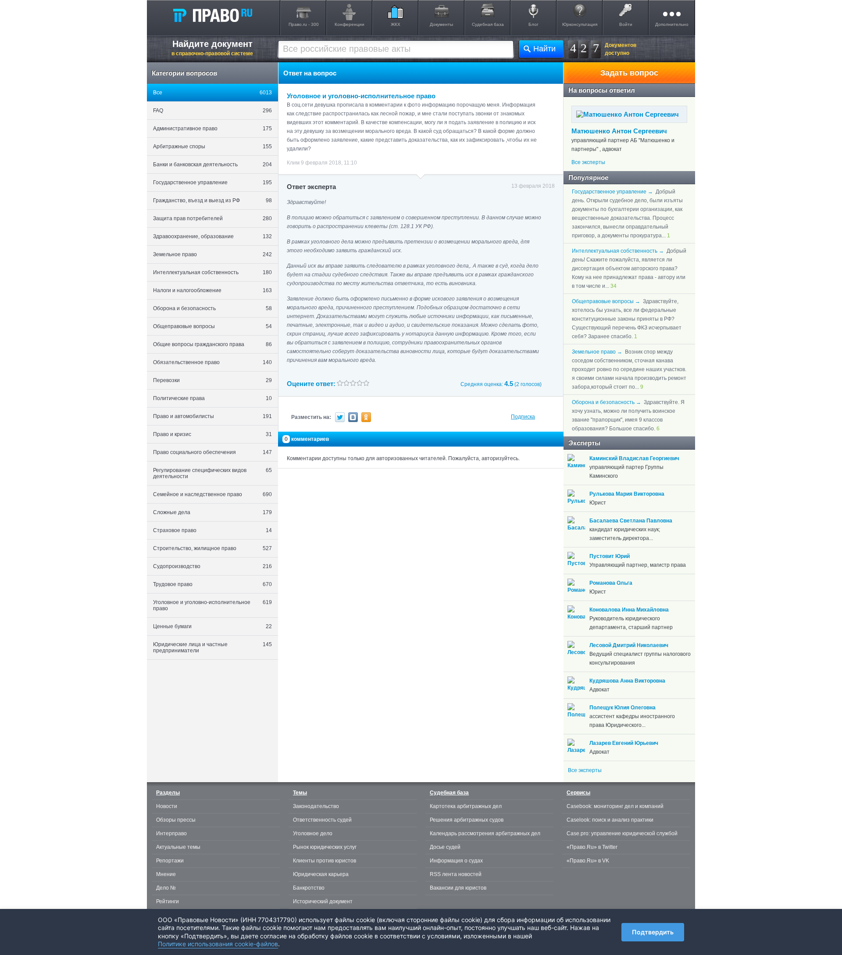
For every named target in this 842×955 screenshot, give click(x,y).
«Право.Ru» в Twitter (592, 847)
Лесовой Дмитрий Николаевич (628, 645)
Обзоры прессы (176, 820)
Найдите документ (212, 48)
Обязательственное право (212, 362)
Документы (441, 24)
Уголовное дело (312, 833)
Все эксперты (588, 162)
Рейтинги (167, 901)
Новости (166, 806)
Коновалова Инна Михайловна (629, 610)
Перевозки (212, 380)
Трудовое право (212, 584)
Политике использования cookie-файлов (218, 944)
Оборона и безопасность (212, 308)
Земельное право (212, 254)
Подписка (523, 417)
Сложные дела (212, 512)
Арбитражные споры (212, 146)
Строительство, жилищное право (212, 548)
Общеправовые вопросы (212, 326)
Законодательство (316, 806)
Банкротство (309, 888)
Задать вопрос (629, 72)
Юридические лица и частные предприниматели (212, 647)
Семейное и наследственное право (212, 494)
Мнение (166, 874)
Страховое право (212, 530)
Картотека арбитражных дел (466, 806)
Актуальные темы (178, 847)
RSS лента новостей (456, 874)
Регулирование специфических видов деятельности (212, 473)
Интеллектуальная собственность (212, 272)
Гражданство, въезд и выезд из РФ (212, 200)
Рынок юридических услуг (325, 847)
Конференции (349, 24)
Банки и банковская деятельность (212, 164)
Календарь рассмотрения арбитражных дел (485, 833)
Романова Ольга (610, 583)
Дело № (166, 888)
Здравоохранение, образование (212, 236)
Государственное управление (212, 182)
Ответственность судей (322, 820)
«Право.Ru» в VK (588, 861)
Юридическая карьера (321, 874)
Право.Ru (212, 15)
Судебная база (488, 24)
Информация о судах (456, 861)
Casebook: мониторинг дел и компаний (615, 806)
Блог (533, 24)
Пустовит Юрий (609, 556)
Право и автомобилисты (212, 416)
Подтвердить (653, 932)
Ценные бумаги (212, 626)
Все (212, 92)
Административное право (212, 128)
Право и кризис (212, 434)
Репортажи (170, 861)
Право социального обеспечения (212, 452)
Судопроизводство (212, 566)
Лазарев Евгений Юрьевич (623, 743)
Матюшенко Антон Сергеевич (619, 131)
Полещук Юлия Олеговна (622, 708)
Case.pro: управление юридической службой (622, 833)
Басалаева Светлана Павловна (630, 521)
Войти (625, 24)
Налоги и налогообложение (212, 290)
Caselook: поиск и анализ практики (610, 820)
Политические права (212, 398)
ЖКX (395, 24)
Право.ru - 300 (304, 24)
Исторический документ (323, 901)
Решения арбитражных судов (466, 820)
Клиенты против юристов (324, 861)
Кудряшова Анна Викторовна (627, 681)
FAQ (212, 110)
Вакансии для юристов (458, 888)
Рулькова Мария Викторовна (626, 494)
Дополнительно (672, 24)
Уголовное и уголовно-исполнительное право (212, 605)
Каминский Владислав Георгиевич (634, 458)
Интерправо (171, 833)
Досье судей (445, 847)
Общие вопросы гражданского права (212, 344)
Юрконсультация (579, 24)
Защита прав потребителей (212, 218)
